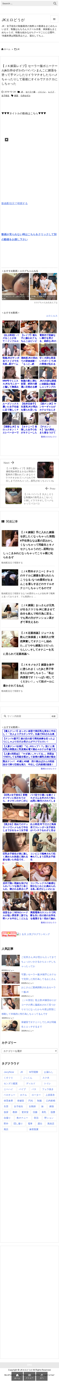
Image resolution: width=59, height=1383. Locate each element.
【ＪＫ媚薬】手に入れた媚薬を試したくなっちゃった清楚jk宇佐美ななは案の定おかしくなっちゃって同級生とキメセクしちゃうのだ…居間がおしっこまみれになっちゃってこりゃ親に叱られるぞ (29, 545)
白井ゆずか (25, 95)
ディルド (30, 1083)
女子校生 (5, 95)
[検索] (54, 3)
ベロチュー (9, 1094)
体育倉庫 (8, 1100)
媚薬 (16, 95)
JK (18, 49)
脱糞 (53, 1112)
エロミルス (52, 315)
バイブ (22, 1089)
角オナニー (22, 1117)
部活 (36, 1117)
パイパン (42, 92)
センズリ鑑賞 (11, 1083)
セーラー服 (30, 92)
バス (34, 1089)
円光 (30, 1100)
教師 (15, 1112)
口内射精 (50, 1100)
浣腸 (35, 1112)
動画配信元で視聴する (14, 203)
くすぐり (8, 1077)
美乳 (44, 1112)
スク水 (45, 1077)
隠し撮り (18, 1123)
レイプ (51, 92)
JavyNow (9, 1072)
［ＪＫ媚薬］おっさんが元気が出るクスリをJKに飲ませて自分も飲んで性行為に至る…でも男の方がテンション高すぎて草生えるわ (37, 613)
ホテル (23, 1094)
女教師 (32, 1106)
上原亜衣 (50, 1094)
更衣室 (25, 1112)
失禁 (6, 1106)
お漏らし (48, 1072)
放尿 (6, 1112)
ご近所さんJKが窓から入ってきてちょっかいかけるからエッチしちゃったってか (38, 962)
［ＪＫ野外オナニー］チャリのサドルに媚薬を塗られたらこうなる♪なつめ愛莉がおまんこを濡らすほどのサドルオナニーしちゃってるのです (37, 580)
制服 (39, 1100)
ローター (36, 1094)
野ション (49, 1117)
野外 (6, 1123)
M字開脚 (33, 1072)
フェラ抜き (48, 1089)
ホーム (7, 49)
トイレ (47, 1083)
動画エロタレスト (49, 436)
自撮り (7, 1117)
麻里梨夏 (34, 1129)
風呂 (6, 1129)
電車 (30, 1123)
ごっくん (27, 1077)
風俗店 (50, 1123)
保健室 (20, 1100)
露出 (40, 1123)
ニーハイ (8, 1089)
